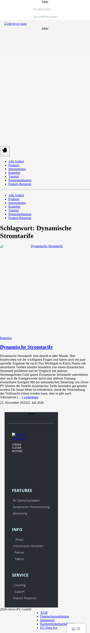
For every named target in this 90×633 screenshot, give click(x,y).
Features (13, 165)
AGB (44, 612)
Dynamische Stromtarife (26, 347)
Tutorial (13, 176)
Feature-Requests (19, 184)
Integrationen (17, 169)
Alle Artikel (16, 161)
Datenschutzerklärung (54, 616)
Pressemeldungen (19, 180)
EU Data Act (48, 627)
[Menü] (5, 151)
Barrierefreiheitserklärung (57, 624)
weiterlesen (30, 397)
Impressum (47, 620)
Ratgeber (14, 172)
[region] (45, 25)
